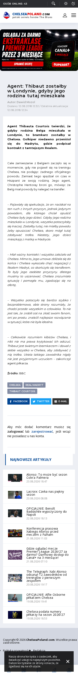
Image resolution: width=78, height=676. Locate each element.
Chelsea (15, 385)
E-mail (62, 401)
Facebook (20, 401)
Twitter (43, 401)
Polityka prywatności (16, 651)
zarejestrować (42, 431)
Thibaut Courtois (22, 391)
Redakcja (39, 651)
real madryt (35, 385)
